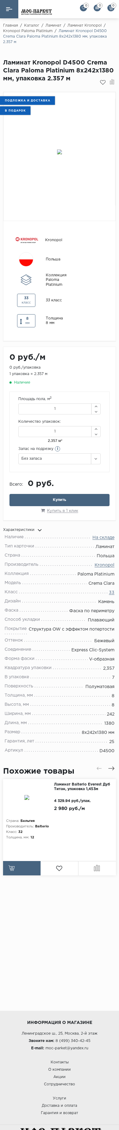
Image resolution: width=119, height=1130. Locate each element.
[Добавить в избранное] (103, 82)
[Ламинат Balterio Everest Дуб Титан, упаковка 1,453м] (28, 797)
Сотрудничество (59, 1084)
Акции (59, 1077)
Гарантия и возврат (59, 1113)
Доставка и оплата (59, 1105)
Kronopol (104, 565)
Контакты (60, 1062)
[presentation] (99, 768)
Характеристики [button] (18, 530)
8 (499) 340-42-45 (73, 1041)
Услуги (59, 1098)
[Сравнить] (112, 82)
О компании (59, 1069)
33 (111, 592)
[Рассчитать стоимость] (22, 868)
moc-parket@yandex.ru (66, 1048)
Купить (59, 500)
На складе (103, 537)
